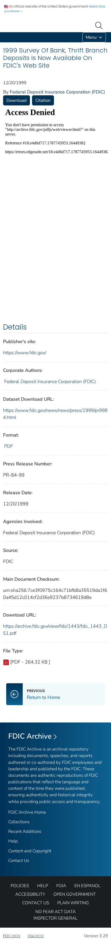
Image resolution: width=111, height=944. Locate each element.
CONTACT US (35, 903)
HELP (42, 886)
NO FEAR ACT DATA (55, 912)
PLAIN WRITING (73, 903)
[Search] (100, 25)
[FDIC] (4, 37)
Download (16, 100)
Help (13, 841)
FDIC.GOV (11, 936)
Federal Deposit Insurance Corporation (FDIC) (57, 92)
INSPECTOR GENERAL (55, 918)
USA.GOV (36, 936)
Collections (18, 822)
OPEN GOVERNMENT (74, 894)
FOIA (61, 886)
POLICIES (20, 886)
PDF (8, 446)
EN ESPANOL (87, 886)
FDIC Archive (30, 736)
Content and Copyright (29, 851)
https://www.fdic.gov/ (24, 353)
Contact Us (18, 860)
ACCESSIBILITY (30, 894)
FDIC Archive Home (27, 812)
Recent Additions (24, 831)
